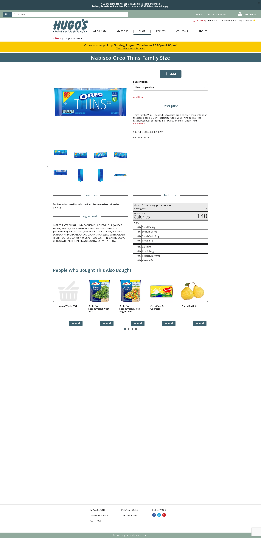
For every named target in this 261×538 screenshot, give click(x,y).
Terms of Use (129, 515)
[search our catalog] (15, 14)
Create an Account (216, 14)
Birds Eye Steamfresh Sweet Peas (98, 308)
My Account (97, 510)
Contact (95, 520)
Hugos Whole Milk (67, 306)
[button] (60, 152)
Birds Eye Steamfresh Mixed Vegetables (129, 308)
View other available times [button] (130, 48)
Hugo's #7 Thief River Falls (222, 20)
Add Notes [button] (139, 97)
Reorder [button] (200, 20)
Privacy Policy (129, 510)
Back (58, 38)
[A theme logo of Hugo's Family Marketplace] (70, 28)
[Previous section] (53, 301)
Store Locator (99, 515)
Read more (139, 123)
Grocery (77, 38)
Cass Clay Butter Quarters (159, 307)
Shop (67, 38)
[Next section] (207, 301)
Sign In (199, 14)
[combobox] (7, 14)
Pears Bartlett (189, 306)
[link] (154, 515)
